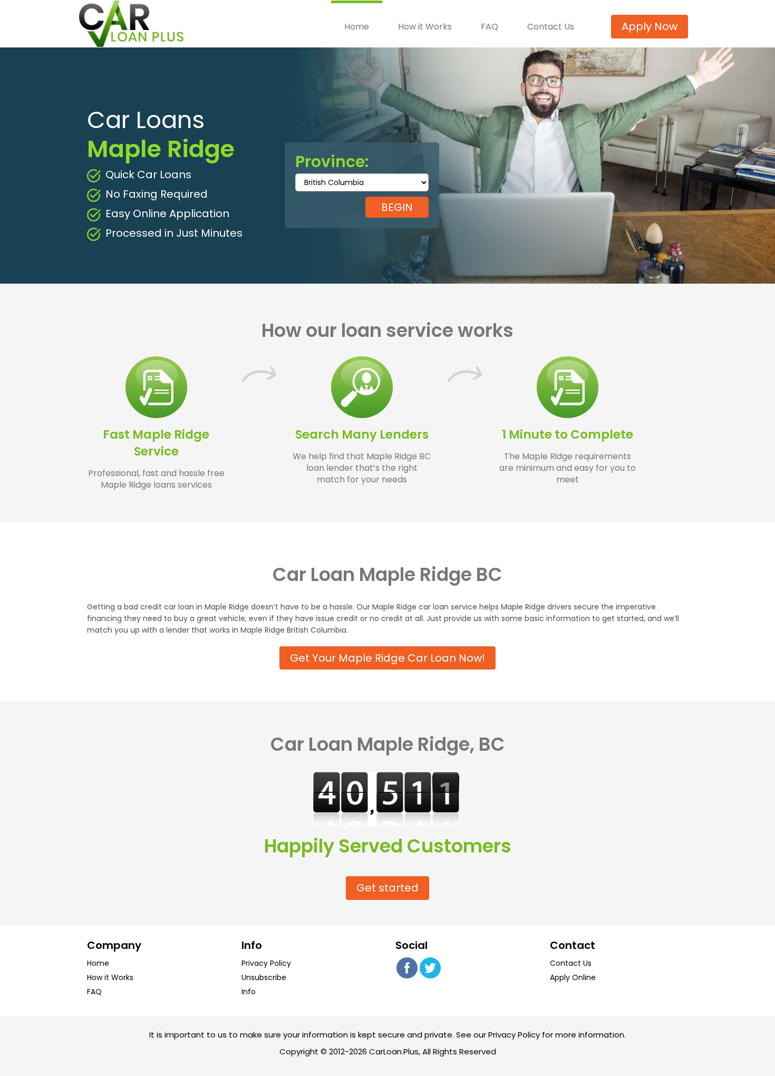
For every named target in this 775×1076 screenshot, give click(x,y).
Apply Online (573, 977)
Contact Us (550, 26)
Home (356, 26)
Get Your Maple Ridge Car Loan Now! (387, 658)
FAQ (489, 26)
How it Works (425, 26)
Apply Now (649, 26)
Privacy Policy (266, 963)
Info (248, 991)
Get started (387, 887)
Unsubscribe (263, 977)
